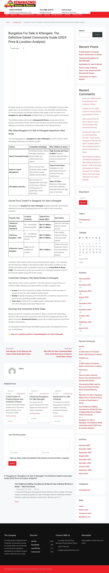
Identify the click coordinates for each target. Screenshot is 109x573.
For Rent (39, 14)
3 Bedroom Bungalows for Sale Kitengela (89, 59)
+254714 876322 (15, 10)
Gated (36, 334)
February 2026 (84, 279)
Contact (68, 14)
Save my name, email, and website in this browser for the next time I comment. (39, 458)
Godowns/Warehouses (26, 14)
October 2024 (84, 316)
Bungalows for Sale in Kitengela (51, 334)
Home (7, 14)
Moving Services (57, 14)
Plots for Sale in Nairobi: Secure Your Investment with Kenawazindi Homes (90, 70)
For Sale (47, 14)
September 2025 (85, 291)
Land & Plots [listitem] (35, 548)
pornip (84, 98)
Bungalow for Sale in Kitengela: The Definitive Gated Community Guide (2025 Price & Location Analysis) (91, 174)
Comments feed (85, 513)
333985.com (86, 109)
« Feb (81, 262)
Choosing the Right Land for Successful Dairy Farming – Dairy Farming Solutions (89, 387)
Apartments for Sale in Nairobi (90, 64)
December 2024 (85, 303)
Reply (17, 502)
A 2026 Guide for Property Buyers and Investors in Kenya (14, 399)
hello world (86, 119)
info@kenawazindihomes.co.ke (68, 550)
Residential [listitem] (35, 545)
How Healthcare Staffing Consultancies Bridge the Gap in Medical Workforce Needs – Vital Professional (90, 411)
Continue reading (11, 416)
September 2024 (85, 322)
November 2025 (85, 285)
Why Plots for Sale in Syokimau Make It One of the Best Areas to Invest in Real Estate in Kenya (91, 146)
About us (14, 14)
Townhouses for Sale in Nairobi (88, 78)
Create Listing (77, 14)
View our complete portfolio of (22, 334)
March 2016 (83, 328)
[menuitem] (101, 14)
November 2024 (85, 310)
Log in (81, 506)
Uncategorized (16, 22)
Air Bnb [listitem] (33, 541)
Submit (12, 463)
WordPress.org (84, 517)
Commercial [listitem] (35, 552)
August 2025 (84, 297)
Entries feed (83, 510)
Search (81, 31)
